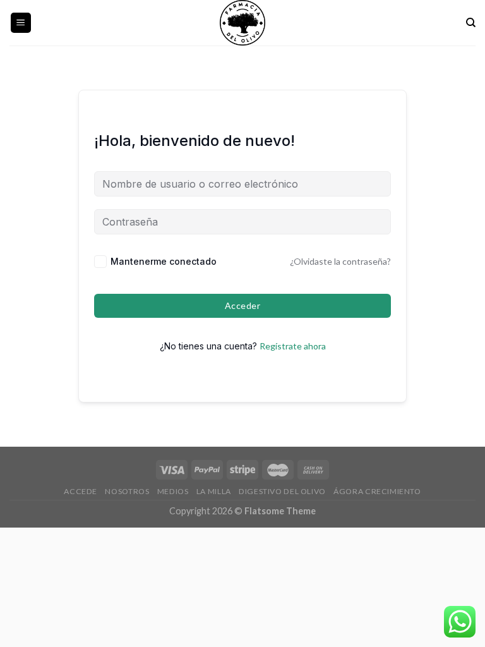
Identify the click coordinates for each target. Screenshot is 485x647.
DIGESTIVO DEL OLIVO (282, 491)
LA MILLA (213, 491)
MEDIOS (173, 491)
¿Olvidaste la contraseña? (340, 261)
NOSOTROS (127, 491)
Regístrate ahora (293, 346)
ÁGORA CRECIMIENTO (377, 491)
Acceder (242, 305)
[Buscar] (471, 23)
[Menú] (21, 23)
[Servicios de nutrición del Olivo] (242, 22)
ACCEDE (80, 491)
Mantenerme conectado (164, 261)
